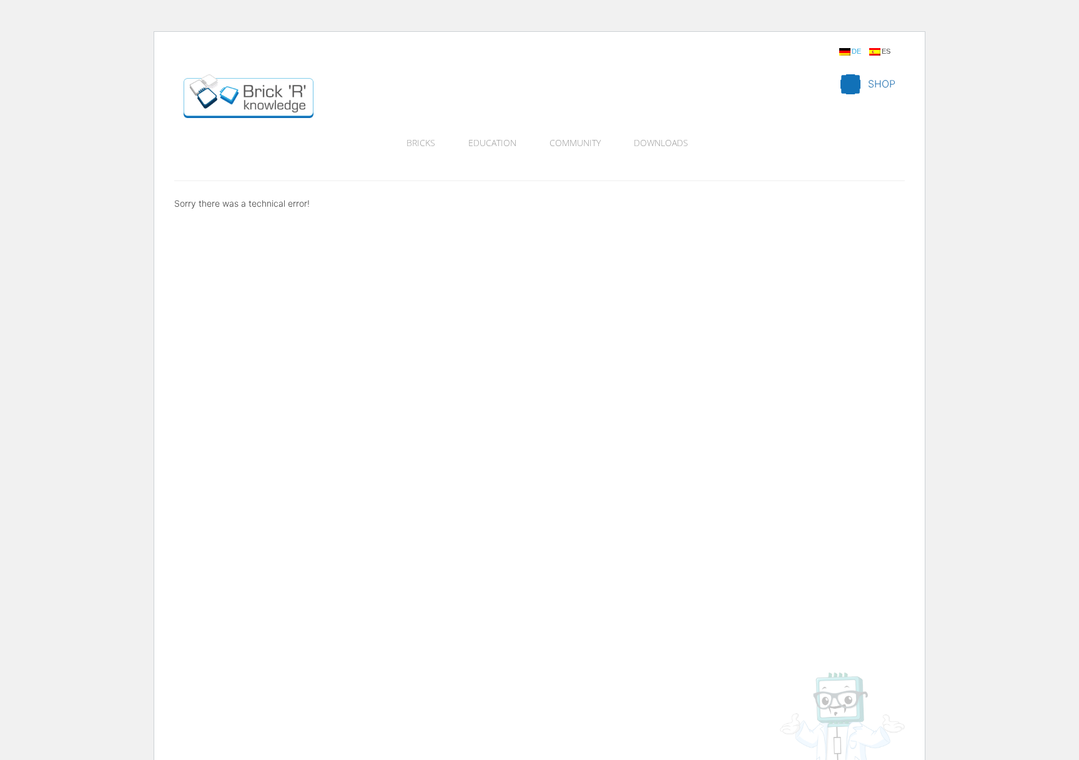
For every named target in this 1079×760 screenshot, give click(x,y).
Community (575, 143)
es (886, 51)
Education (492, 143)
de (856, 51)
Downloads (661, 143)
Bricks (420, 143)
